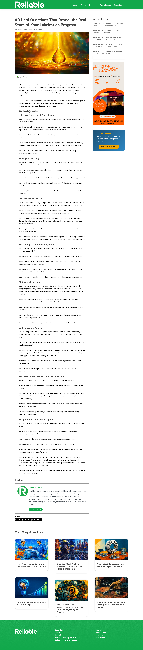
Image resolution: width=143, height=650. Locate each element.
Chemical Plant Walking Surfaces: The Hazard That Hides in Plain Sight (70, 566)
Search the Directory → (109, 146)
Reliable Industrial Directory (66, 640)
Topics (84, 5)
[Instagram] (31, 519)
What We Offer (100, 633)
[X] (19, 519)
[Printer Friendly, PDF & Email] (21, 77)
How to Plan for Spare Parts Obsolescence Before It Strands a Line (108, 52)
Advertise (98, 630)
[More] (40, 519)
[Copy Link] (34, 519)
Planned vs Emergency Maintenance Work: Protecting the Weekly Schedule (108, 24)
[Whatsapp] (28, 519)
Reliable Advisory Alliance (65, 637)
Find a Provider (106, 5)
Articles (30, 30)
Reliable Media (22, 30)
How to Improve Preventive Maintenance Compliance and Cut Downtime (107, 38)
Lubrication (38, 30)
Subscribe (118, 5)
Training (92, 5)
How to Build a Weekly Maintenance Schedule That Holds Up (106, 31)
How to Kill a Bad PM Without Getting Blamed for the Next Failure (111, 605)
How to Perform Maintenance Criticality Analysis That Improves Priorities (107, 45)
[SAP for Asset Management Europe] (108, 125)
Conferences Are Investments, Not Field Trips (31, 603)
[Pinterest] (25, 519)
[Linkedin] (22, 519)
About (74, 5)
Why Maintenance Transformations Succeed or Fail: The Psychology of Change (70, 608)
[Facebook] (16, 519)
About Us (58, 635)
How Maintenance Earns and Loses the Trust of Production (31, 565)
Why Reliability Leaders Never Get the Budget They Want (111, 565)
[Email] (37, 519)
